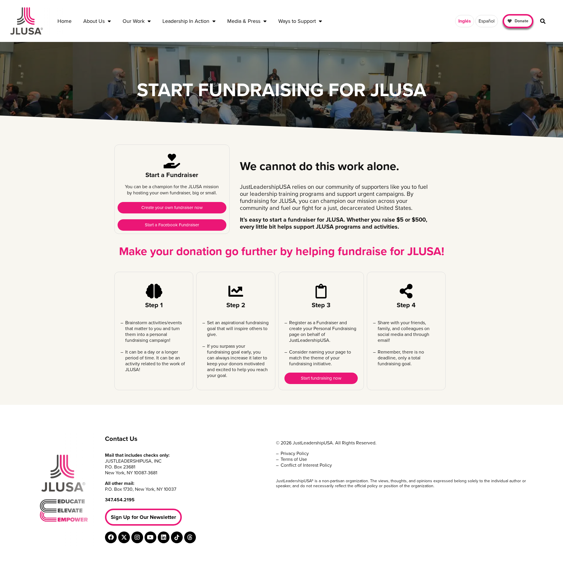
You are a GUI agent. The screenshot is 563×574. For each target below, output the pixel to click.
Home (64, 21)
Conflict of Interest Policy (306, 465)
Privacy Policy (295, 453)
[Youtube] (150, 537)
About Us (94, 21)
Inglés (464, 21)
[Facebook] (111, 537)
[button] (542, 21)
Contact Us (121, 439)
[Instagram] (137, 537)
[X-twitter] (124, 537)
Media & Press (243, 21)
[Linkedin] (163, 537)
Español (487, 21)
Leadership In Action (185, 21)
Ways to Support (297, 21)
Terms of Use (294, 459)
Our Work (134, 21)
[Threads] (190, 537)
